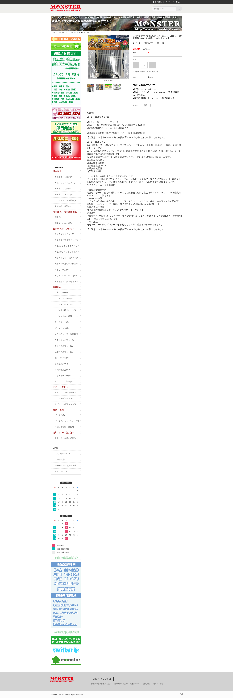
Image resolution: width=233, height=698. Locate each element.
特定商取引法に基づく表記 (101, 684)
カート (180, 2)
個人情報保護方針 (121, 684)
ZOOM (110, 81)
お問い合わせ (158, 684)
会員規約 (146, 684)
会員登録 (158, 2)
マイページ (170, 2)
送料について (135, 684)
